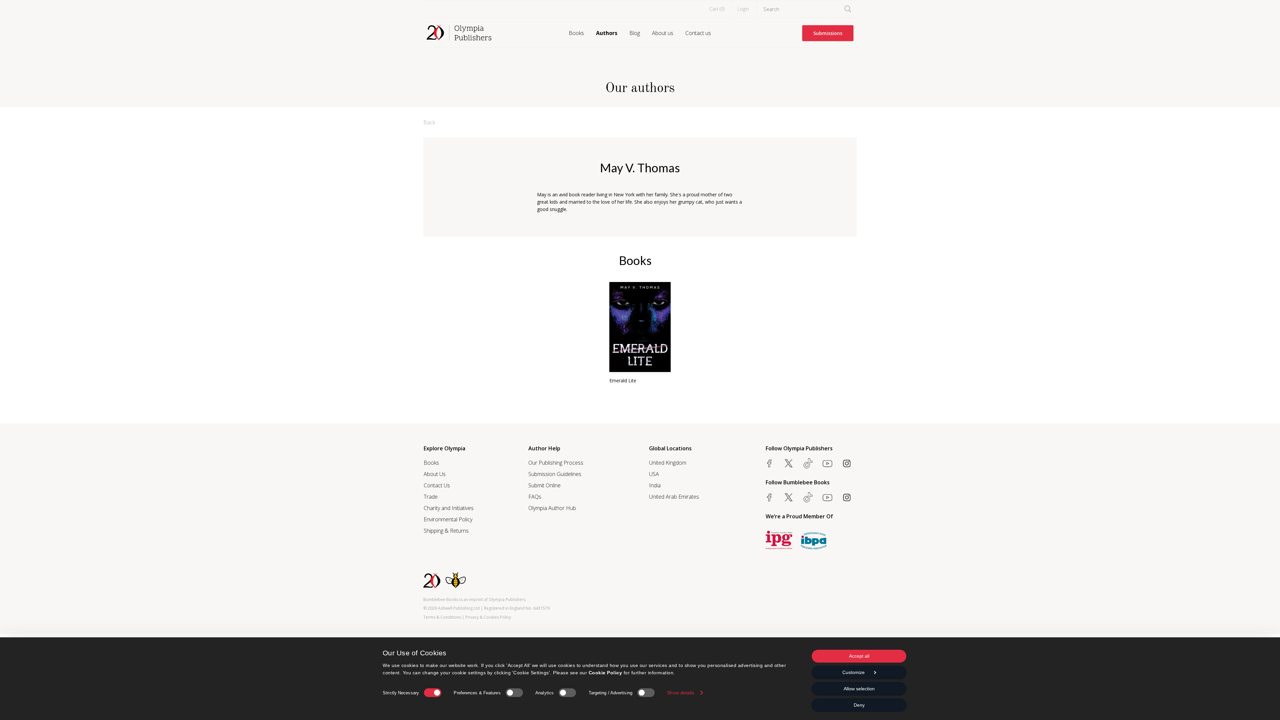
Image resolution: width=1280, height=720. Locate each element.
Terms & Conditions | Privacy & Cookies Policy (467, 617)
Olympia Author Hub (552, 508)
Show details (680, 692)
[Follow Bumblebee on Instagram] (846, 497)
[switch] (514, 692)
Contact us (698, 33)
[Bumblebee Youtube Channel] (827, 497)
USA (654, 474)
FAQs (534, 496)
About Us (435, 474)
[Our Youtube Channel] (827, 463)
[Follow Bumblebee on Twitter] (788, 497)
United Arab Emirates (674, 496)
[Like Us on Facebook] (769, 463)
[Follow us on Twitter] (788, 463)
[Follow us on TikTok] (808, 463)
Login (743, 9)
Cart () (716, 9)
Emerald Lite (622, 380)
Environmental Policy (448, 519)
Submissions (827, 33)
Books (576, 33)
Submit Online (544, 485)
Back (429, 122)
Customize (853, 672)
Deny (859, 705)
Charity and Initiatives (449, 508)
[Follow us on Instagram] (846, 463)
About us (662, 33)
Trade (431, 496)
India (655, 485)
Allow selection (859, 688)
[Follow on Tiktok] (808, 497)
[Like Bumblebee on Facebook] (769, 497)
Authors (606, 33)
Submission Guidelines (554, 474)
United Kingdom (667, 462)
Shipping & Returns (446, 530)
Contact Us (437, 485)
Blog (634, 33)
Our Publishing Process (555, 462)
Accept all (859, 656)
